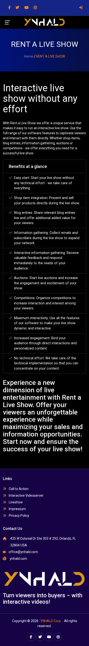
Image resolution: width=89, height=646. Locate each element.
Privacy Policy (18, 515)
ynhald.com (18, 558)
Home (28, 56)
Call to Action (18, 489)
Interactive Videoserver (25, 495)
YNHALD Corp (50, 621)
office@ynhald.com (23, 552)
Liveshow (15, 502)
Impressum (17, 509)
